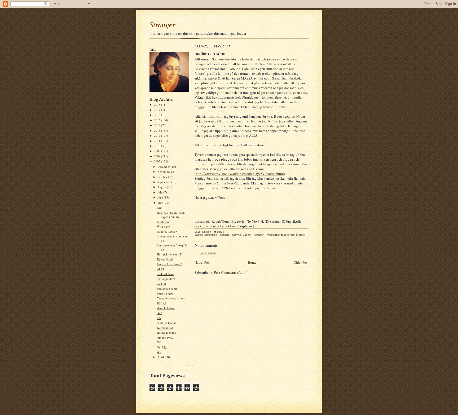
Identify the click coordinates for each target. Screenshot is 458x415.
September (164, 182)
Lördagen (163, 222)
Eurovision (210, 234)
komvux (236, 234)
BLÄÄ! (161, 303)
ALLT (160, 269)
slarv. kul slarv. (166, 308)
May (160, 203)
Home (252, 262)
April (161, 357)
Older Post (301, 262)
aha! (159, 313)
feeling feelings (166, 332)
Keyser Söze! (165, 259)
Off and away (165, 337)
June (160, 197)
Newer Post (202, 262)
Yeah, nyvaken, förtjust (171, 298)
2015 (157, 120)
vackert (161, 284)
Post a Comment (208, 253)
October (162, 177)
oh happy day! (166, 279)
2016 (157, 115)
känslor (224, 234)
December (164, 167)
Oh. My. (162, 347)
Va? (159, 342)
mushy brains (165, 293)
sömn (248, 234)
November (164, 172)
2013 (157, 131)
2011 (157, 141)
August (162, 187)
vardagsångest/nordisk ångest (286, 234)
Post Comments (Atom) (230, 272)
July (160, 192)
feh (159, 318)
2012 (157, 136)
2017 (157, 110)
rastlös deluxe (165, 274)
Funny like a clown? (169, 264)
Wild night (163, 226)
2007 (157, 161)
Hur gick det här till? (169, 254)
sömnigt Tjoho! (166, 323)
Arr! (159, 208)
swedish (259, 234)
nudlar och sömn (167, 288)
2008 (157, 156)
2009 (157, 151)
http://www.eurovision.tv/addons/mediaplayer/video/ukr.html (240, 173)
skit (159, 352)
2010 (157, 146)
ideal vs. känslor (167, 231)
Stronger (162, 24)
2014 (157, 125)
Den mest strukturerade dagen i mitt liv (171, 215)
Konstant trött (165, 328)
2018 (157, 105)
